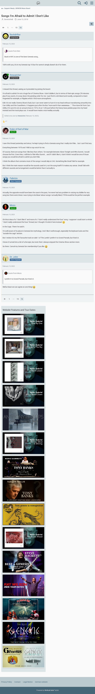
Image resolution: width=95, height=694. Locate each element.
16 (21, 28)
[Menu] (91, 3)
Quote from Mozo (15, 273)
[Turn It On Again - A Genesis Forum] (38, 3)
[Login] (85, 3)
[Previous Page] (3, 27)
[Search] (79, 3)
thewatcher (21, 116)
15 (16, 28)
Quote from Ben (14, 51)
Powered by (47, 690)
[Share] (91, 24)
